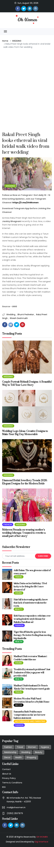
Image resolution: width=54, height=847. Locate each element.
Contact (6, 769)
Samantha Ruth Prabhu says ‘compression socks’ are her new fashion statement (29, 714)
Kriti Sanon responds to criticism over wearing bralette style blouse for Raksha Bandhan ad (32, 619)
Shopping (31, 757)
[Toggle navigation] (5, 31)
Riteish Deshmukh (19, 318)
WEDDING (16, 40)
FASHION (8, 524)
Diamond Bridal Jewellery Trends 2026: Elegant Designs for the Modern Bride (24, 482)
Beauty (38, 752)
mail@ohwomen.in (16, 807)
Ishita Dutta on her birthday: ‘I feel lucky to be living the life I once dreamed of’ (30, 586)
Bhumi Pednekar (26, 314)
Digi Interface (41, 841)
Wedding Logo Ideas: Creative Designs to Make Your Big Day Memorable (25, 433)
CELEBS (18, 593)
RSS (4, 787)
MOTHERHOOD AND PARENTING (30, 721)
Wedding (11, 314)
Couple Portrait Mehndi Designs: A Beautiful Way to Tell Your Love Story (27, 383)
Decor (7, 757)
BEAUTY (18, 609)
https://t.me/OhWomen (25, 202)
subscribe (43, 556)
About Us (6, 773)
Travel (20, 747)
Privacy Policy (9, 778)
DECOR (18, 705)
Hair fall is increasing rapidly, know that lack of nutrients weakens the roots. (31, 602)
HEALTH (18, 641)
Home (5, 40)
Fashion (8, 747)
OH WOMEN (42, 836)
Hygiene (45, 747)
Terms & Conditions (12, 782)
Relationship (10, 752)
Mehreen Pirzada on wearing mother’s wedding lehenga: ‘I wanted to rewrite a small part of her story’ (24, 533)
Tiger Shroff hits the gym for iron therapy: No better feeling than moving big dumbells (32, 635)
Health (18, 757)
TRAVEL (18, 576)
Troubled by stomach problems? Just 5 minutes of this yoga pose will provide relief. (32, 672)
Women (32, 747)
